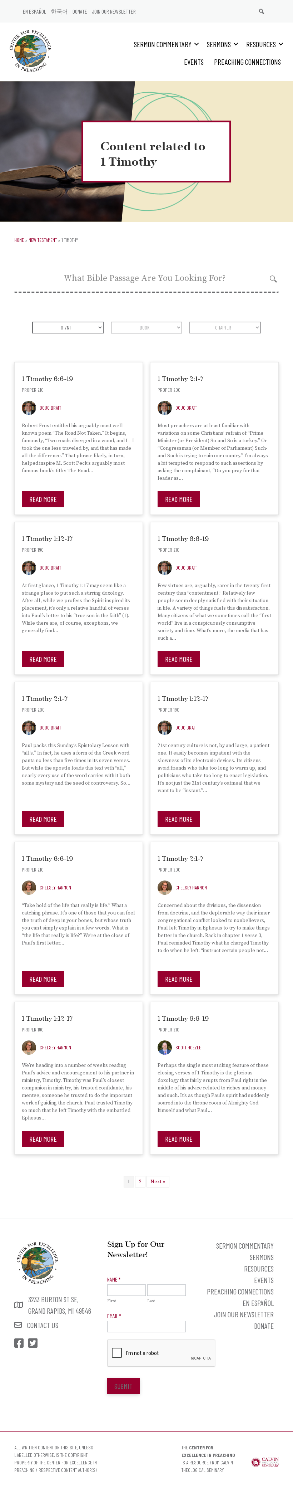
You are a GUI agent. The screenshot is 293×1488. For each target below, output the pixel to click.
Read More (43, 499)
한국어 (59, 11)
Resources (261, 44)
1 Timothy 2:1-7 (180, 379)
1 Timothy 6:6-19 (47, 379)
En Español (34, 11)
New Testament (43, 240)
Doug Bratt (50, 408)
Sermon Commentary (163, 44)
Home (19, 240)
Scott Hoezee (188, 1047)
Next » (157, 1182)
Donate (80, 11)
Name (113, 1279)
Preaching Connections (247, 61)
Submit (123, 1386)
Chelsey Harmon (55, 887)
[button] (197, 44)
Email (114, 1315)
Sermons (219, 44)
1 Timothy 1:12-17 (47, 539)
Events (194, 61)
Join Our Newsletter (114, 11)
